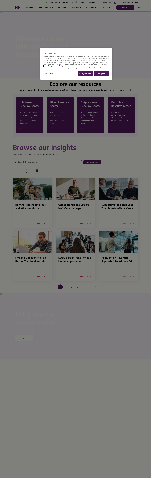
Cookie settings (49, 74)
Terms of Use (98, 68)
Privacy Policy (59, 66)
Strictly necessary (85, 74)
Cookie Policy (48, 66)
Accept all (101, 74)
